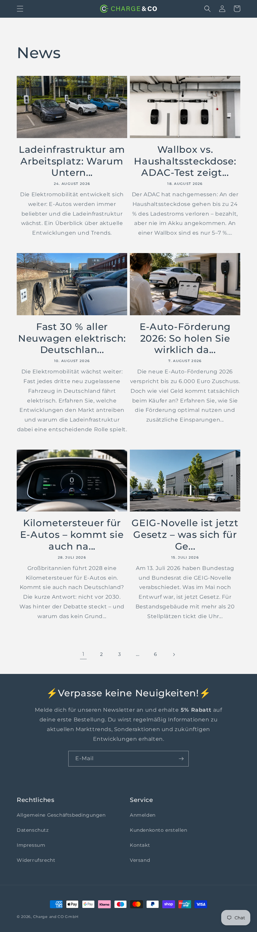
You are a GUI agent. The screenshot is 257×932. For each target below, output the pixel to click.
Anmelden (143, 815)
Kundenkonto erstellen (158, 830)
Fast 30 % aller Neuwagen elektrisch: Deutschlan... (72, 338)
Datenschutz (33, 830)
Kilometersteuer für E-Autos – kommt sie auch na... (71, 534)
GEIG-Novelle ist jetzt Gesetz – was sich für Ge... (185, 534)
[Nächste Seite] (173, 654)
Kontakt (140, 845)
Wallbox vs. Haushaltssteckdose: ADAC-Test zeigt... (185, 161)
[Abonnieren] (181, 759)
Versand (140, 860)
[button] (20, 8)
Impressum (31, 845)
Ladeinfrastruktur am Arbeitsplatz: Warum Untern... (72, 161)
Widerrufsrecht (36, 860)
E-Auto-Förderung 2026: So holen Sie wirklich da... (185, 338)
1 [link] (83, 654)
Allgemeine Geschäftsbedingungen (61, 815)
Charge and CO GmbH (56, 916)
